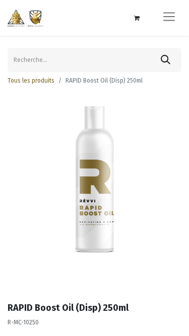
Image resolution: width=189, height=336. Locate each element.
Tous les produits (31, 80)
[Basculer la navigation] (169, 18)
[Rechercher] (165, 60)
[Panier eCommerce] (137, 18)
